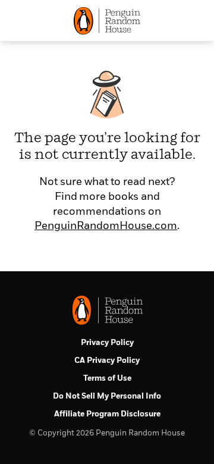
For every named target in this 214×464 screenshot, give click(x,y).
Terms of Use (107, 379)
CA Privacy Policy (107, 361)
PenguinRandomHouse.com (105, 226)
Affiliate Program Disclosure (107, 414)
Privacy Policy (107, 343)
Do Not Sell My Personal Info (107, 396)
